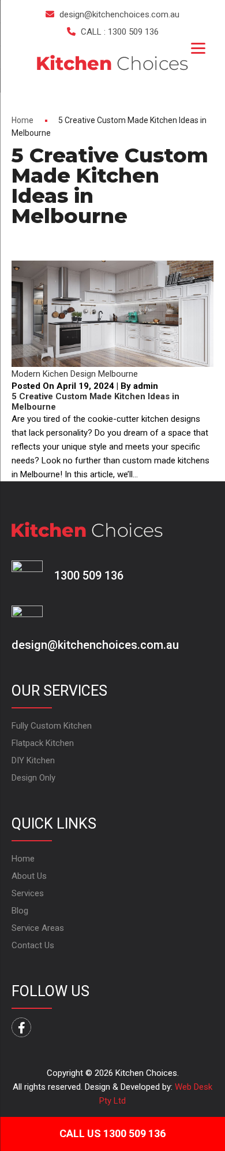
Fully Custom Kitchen (52, 726)
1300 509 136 (88, 575)
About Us (29, 876)
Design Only (33, 778)
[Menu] (198, 48)
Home (22, 120)
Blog (20, 910)
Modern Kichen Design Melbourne (75, 374)
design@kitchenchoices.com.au (119, 14)
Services (28, 893)
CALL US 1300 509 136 (112, 1133)
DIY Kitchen (33, 760)
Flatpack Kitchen (43, 743)
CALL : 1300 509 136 (120, 32)
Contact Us (33, 945)
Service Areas (38, 928)
